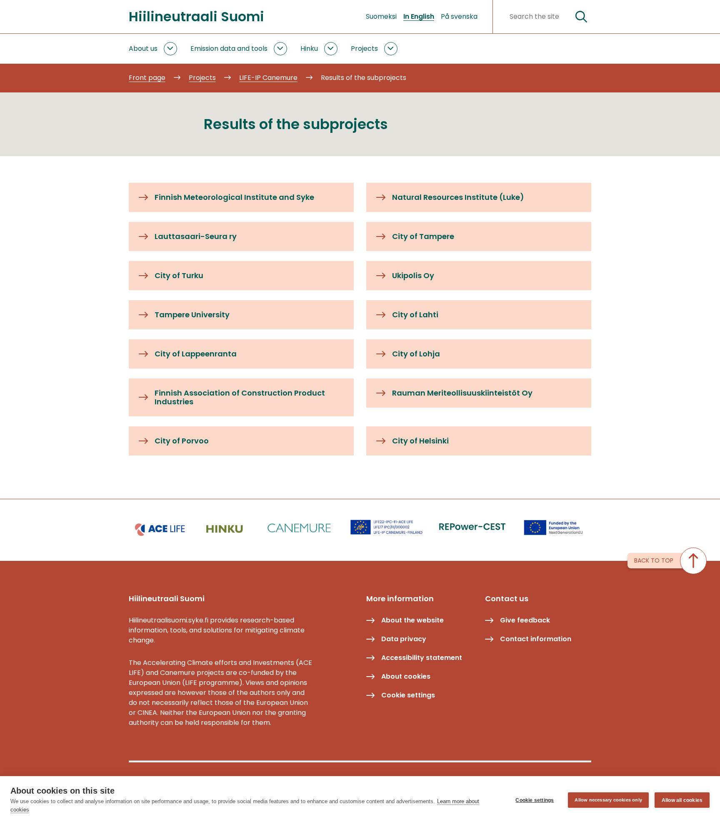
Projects (364, 48)
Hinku (309, 48)
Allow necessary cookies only (608, 799)
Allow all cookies (682, 800)
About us (143, 48)
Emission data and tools (229, 48)
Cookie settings (534, 800)
